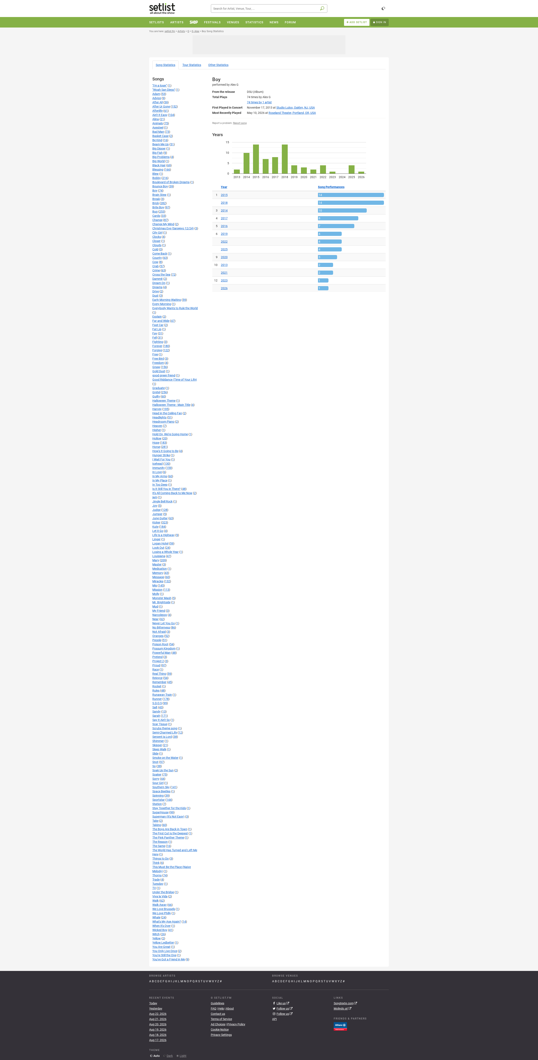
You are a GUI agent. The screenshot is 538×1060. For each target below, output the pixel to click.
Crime (156, 270)
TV (154, 888)
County (157, 257)
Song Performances (331, 187)
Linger (156, 539)
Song (165, 65)
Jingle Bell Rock (162, 501)
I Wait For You (161, 459)
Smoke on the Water (165, 757)
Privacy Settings (221, 1034)
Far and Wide (160, 320)
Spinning (158, 795)
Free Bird (158, 358)
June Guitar (160, 518)
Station (157, 804)
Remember (159, 682)
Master (157, 564)
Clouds (156, 245)
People (156, 640)
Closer (156, 241)
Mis (154, 585)
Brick (155, 203)
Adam (156, 94)
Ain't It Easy (159, 115)
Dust (155, 295)
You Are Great (161, 946)
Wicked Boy (159, 930)
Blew (155, 173)
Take (155, 820)
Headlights (159, 417)
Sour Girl (158, 783)
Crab (155, 266)
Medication (159, 568)
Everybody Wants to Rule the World (175, 308)
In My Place (159, 480)
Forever (157, 346)
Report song (240, 123)
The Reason (160, 841)
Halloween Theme (163, 400)
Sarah (156, 715)
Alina (155, 119)
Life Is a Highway (163, 535)
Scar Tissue (159, 724)
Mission (157, 589)
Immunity (158, 468)
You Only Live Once (164, 951)
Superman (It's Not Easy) (168, 816)
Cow (155, 262)
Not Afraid (159, 631)
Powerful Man (161, 652)
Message (158, 577)
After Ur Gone (161, 106)
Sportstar (158, 799)
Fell (154, 337)
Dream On (158, 283)
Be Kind (157, 140)
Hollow (156, 438)
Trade (156, 879)
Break (156, 199)
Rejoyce (157, 678)
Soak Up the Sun (163, 770)
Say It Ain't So (161, 720)
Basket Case (160, 136)
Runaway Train (162, 694)
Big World (158, 161)
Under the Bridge (163, 892)
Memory (157, 573)
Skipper (157, 745)
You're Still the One (164, 955)
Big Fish (157, 152)
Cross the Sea (161, 274)
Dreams (157, 287)
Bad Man (158, 131)
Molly (155, 594)
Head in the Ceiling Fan (167, 413)
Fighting (157, 341)
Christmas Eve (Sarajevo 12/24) (173, 228)
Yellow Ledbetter (163, 942)
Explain (157, 316)
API (274, 1019)
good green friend (163, 375)
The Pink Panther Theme (168, 837)
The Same (158, 846)
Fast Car (158, 325)
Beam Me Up (160, 144)
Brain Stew (159, 194)
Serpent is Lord (162, 736)
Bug (155, 211)
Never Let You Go (163, 623)
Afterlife (157, 110)
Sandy (156, 711)
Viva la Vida (159, 896)
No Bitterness (161, 627)
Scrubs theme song (164, 728)
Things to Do (160, 858)
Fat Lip (156, 329)
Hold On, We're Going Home (170, 434)
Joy (154, 505)
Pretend (157, 657)
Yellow (156, 938)
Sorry (155, 778)
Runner (157, 699)
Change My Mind (163, 224)
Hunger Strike (161, 455)
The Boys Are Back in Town (169, 829)
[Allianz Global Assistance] (340, 1026)
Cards (156, 215)
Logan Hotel (160, 543)
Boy (154, 190)
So (154, 766)
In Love (157, 472)
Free (155, 354)
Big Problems (161, 157)
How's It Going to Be (165, 451)
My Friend (158, 610)
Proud (156, 665)
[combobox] (269, 8)
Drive (155, 291)
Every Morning (161, 304)
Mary (155, 560)
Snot (155, 762)
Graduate (158, 388)
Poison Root (160, 644)
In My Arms (159, 476)
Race (155, 669)
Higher (156, 430)
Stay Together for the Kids (169, 808)
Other (218, 65)
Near (155, 619)
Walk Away (159, 904)
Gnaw (156, 367)
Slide (155, 753)
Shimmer (158, 741)
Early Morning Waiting (166, 299)
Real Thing (159, 673)
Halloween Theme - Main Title (171, 404)
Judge (156, 510)
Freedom (158, 362)
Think (156, 862)
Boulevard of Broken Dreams (171, 182)
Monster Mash (161, 598)
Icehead (157, 463)
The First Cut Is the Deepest (170, 833)
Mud (155, 606)
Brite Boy (158, 207)
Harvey (157, 409)
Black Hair (159, 165)
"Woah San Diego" (163, 89)
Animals (157, 123)
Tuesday (157, 883)
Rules (156, 690)
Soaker (156, 774)
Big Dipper (159, 148)
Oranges (158, 636)
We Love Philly (161, 913)
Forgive (157, 350)
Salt (154, 707)
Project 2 (158, 661)
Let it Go (157, 531)
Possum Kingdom (163, 648)
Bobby (156, 178)
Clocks (156, 236)
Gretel (156, 392)
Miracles (157, 581)
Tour (191, 65)
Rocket (156, 686)
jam (154, 497)
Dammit (157, 278)
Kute (155, 526)
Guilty (156, 396)
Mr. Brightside (161, 602)
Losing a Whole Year (165, 552)
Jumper (157, 514)
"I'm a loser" (159, 85)
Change (157, 220)
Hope (155, 442)
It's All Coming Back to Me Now (172, 493)
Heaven (157, 425)
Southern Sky (161, 787)
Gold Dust (158, 371)
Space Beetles (161, 791)
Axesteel (157, 127)
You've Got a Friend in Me (168, 959)
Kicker (156, 522)
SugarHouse (160, 812)
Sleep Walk (159, 749)
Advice (156, 98)
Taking (156, 825)
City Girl (157, 232)
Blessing (157, 169)
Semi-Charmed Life (164, 732)
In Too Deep (159, 484)
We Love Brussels (163, 909)
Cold (155, 249)
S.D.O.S (157, 703)
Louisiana (158, 556)
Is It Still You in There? (166, 489)
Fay (154, 333)
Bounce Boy (160, 186)
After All (157, 102)
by (259, 102)
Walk (155, 900)
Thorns (157, 875)
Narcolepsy (159, 615)
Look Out (158, 547)
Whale (156, 917)
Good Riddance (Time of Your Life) (174, 379)
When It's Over (161, 925)
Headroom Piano (163, 421)
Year (224, 187)
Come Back (159, 253)
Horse (156, 446)
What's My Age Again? (166, 921)
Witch (156, 934)
